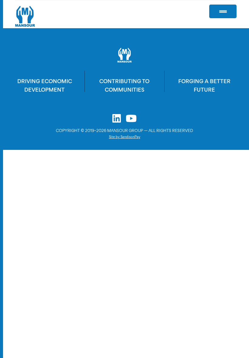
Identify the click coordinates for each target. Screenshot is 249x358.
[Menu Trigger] (223, 11)
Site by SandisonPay (124, 137)
